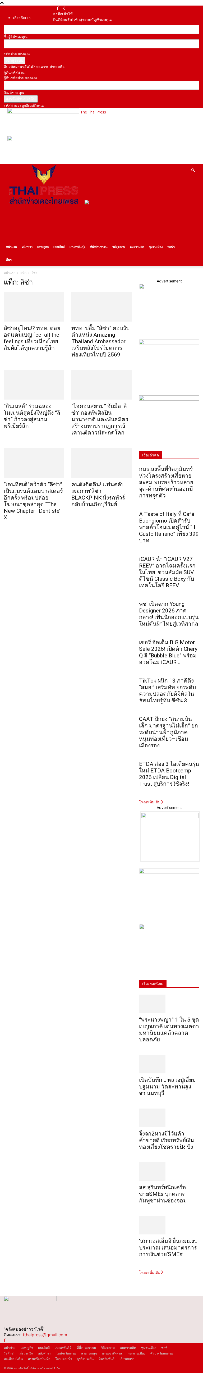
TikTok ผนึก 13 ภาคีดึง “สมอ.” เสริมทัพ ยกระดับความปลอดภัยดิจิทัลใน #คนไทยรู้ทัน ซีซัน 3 (167, 691)
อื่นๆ (9, 260)
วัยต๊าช (8, 1353)
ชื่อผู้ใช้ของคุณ (15, 36)
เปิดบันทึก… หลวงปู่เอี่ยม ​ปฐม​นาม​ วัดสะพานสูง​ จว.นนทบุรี (168, 1086)
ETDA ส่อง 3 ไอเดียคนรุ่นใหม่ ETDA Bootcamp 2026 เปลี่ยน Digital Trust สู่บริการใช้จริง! (169, 774)
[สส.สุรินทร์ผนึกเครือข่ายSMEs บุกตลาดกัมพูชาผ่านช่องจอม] (169, 1171)
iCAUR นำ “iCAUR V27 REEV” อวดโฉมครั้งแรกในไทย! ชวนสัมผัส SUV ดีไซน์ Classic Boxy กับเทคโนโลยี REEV (167, 572)
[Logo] (44, 203)
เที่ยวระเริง (26, 1353)
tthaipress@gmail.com (45, 1334)
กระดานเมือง (136, 1353)
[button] (193, 170)
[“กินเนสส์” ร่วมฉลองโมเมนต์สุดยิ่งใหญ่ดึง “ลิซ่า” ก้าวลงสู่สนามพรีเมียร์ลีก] (34, 385)
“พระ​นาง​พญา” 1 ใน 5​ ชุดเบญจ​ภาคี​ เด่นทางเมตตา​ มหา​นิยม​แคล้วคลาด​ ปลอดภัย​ (169, 1030)
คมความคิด (137, 247)
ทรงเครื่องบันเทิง (39, 1359)
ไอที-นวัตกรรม (66, 1353)
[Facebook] (58, 8)
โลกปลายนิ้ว (63, 1359)
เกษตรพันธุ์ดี (77, 247)
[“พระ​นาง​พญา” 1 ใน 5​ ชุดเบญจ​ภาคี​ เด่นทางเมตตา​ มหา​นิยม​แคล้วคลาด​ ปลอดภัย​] (169, 1004)
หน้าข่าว (27, 247)
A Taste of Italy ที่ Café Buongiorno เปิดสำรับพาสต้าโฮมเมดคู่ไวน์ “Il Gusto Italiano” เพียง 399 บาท (169, 527)
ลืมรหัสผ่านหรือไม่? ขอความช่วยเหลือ (34, 66)
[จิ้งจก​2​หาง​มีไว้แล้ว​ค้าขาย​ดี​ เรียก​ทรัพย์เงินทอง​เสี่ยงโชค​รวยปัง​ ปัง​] (169, 1118)
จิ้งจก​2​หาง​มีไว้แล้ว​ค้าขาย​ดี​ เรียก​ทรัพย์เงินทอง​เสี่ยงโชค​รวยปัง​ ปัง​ (166, 1140)
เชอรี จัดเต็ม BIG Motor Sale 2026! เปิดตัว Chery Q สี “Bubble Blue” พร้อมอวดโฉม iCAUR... (168, 652)
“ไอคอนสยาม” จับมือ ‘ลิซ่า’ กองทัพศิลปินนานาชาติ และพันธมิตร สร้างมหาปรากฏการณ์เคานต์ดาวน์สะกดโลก (99, 419)
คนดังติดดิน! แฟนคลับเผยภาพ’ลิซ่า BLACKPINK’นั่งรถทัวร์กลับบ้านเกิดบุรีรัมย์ (98, 494)
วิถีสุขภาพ (118, 247)
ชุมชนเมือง (156, 247)
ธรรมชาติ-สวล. (112, 1353)
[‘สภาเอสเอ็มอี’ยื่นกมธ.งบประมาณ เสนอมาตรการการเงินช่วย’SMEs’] (169, 1225)
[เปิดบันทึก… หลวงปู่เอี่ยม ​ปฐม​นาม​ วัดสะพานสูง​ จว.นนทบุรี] (169, 1064)
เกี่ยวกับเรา (22, 17)
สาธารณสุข (89, 1353)
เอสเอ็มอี (59, 247)
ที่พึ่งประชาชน (99, 247)
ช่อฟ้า (171, 247)
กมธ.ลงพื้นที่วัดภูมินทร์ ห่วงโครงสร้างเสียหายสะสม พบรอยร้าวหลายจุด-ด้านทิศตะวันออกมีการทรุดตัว (166, 482)
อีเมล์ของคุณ (14, 92)
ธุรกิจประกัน (85, 1359)
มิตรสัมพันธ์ (106, 1359)
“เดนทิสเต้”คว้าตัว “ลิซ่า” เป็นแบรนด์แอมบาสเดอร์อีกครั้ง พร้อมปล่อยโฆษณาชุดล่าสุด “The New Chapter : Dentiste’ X (33, 501)
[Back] (64, 8)
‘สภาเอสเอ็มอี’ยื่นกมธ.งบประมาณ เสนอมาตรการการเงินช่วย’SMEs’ (168, 1247)
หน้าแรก (11, 247)
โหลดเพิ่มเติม (149, 802)
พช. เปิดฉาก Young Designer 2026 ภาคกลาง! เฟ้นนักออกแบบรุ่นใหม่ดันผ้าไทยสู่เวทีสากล (169, 614)
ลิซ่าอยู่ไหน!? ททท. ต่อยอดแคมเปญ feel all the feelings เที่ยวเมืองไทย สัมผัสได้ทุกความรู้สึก (32, 338)
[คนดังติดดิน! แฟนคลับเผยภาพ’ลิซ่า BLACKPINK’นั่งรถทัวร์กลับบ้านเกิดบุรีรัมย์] (101, 463)
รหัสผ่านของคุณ (17, 53)
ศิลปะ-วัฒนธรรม (161, 1353)
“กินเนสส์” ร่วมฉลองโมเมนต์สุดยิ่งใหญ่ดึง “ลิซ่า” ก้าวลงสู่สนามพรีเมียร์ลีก (32, 416)
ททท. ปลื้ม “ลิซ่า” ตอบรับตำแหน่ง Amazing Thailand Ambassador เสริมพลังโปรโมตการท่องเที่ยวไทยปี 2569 (100, 341)
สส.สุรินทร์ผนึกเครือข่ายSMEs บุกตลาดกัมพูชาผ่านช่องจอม (163, 1194)
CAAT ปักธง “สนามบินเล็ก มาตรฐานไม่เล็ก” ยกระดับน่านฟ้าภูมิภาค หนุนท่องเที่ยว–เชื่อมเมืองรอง (168, 732)
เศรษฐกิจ (43, 247)
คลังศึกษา (44, 1353)
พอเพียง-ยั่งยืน (13, 1359)
